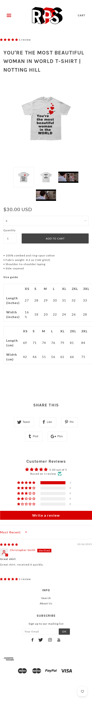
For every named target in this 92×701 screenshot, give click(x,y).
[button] (9, 39)
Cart (81, 15)
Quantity (9, 230)
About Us (46, 603)
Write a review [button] (46, 515)
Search (46, 598)
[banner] (47, 15)
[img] (9, 544)
